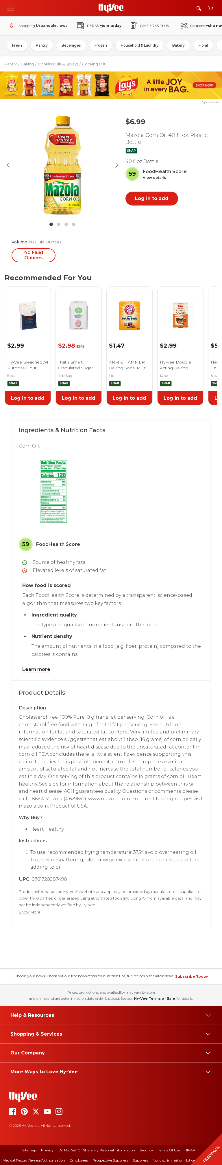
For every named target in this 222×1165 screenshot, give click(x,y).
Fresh (17, 45)
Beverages (71, 45)
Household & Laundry (139, 45)
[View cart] (210, 8)
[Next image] (116, 165)
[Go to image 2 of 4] (58, 224)
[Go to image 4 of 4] (73, 224)
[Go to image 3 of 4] (66, 224)
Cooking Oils (94, 64)
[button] (154, 178)
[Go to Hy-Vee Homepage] (112, 8)
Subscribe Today (191, 976)
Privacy (47, 1150)
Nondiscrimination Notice (174, 1160)
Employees (79, 1160)
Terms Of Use (169, 1150)
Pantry (42, 45)
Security (146, 1150)
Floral (203, 45)
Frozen (101, 45)
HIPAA (189, 1150)
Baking (27, 64)
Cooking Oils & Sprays (58, 64)
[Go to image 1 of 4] (51, 224)
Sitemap (29, 1150)
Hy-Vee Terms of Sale (154, 998)
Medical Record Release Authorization (34, 1160)
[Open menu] (10, 7)
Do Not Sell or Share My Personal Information (96, 1150)
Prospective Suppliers (110, 1160)
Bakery (178, 45)
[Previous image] (8, 165)
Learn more (36, 669)
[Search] (199, 8)
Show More (29, 912)
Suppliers (140, 1160)
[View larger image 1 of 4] (62, 165)
